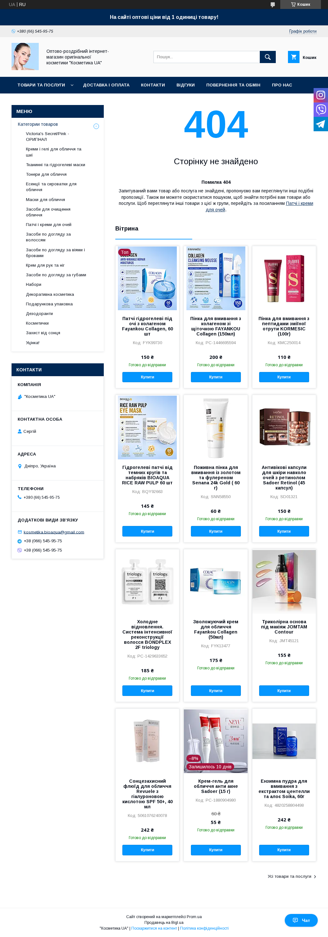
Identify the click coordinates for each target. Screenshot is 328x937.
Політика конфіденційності (204, 928)
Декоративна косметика (50, 294)
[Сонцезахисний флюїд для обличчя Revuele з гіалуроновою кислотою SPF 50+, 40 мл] (147, 741)
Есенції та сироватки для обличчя (51, 187)
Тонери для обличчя (46, 174)
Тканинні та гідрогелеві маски (55, 164)
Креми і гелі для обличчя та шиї (53, 152)
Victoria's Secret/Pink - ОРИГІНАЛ (47, 136)
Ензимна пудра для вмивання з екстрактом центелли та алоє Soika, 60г (284, 789)
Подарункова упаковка (49, 304)
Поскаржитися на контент (154, 928)
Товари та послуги (41, 85)
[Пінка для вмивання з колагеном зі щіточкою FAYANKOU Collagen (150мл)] (215, 278)
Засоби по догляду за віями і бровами (55, 252)
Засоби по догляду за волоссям (48, 237)
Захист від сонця (43, 332)
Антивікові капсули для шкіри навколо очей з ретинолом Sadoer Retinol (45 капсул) (284, 477)
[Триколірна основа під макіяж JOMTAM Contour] (284, 581)
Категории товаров (38, 124)
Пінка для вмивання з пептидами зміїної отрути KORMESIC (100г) (283, 326)
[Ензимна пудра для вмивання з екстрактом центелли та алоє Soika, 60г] (284, 741)
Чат (306, 920)
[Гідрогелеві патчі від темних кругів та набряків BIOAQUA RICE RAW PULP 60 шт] (147, 427)
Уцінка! (32, 342)
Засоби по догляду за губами (56, 274)
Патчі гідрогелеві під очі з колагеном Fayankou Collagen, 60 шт (147, 326)
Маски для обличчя (45, 199)
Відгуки (185, 85)
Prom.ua (194, 917)
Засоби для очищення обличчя (48, 212)
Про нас (282, 85)
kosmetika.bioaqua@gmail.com (54, 531)
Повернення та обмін (233, 85)
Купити (147, 377)
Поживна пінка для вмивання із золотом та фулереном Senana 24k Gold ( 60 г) (216, 477)
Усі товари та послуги (289, 876)
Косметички (37, 323)
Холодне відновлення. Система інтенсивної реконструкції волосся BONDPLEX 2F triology (147, 634)
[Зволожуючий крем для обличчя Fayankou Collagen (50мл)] (215, 581)
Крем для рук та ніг (45, 265)
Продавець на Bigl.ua (164, 922)
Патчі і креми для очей (48, 224)
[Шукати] (268, 57)
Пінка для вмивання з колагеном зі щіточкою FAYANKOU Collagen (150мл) (215, 326)
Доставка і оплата (106, 85)
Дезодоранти (39, 313)
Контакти (153, 85)
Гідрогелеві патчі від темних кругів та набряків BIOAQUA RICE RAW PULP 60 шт (147, 475)
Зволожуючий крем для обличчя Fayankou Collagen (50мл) (215, 629)
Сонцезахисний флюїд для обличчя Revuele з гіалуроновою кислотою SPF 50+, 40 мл (147, 794)
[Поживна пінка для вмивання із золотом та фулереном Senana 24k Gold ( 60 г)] (215, 427)
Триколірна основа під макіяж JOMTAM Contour (284, 626)
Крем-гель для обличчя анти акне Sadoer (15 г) (216, 786)
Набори (33, 284)
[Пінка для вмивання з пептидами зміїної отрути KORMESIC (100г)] (284, 278)
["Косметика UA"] (25, 68)
